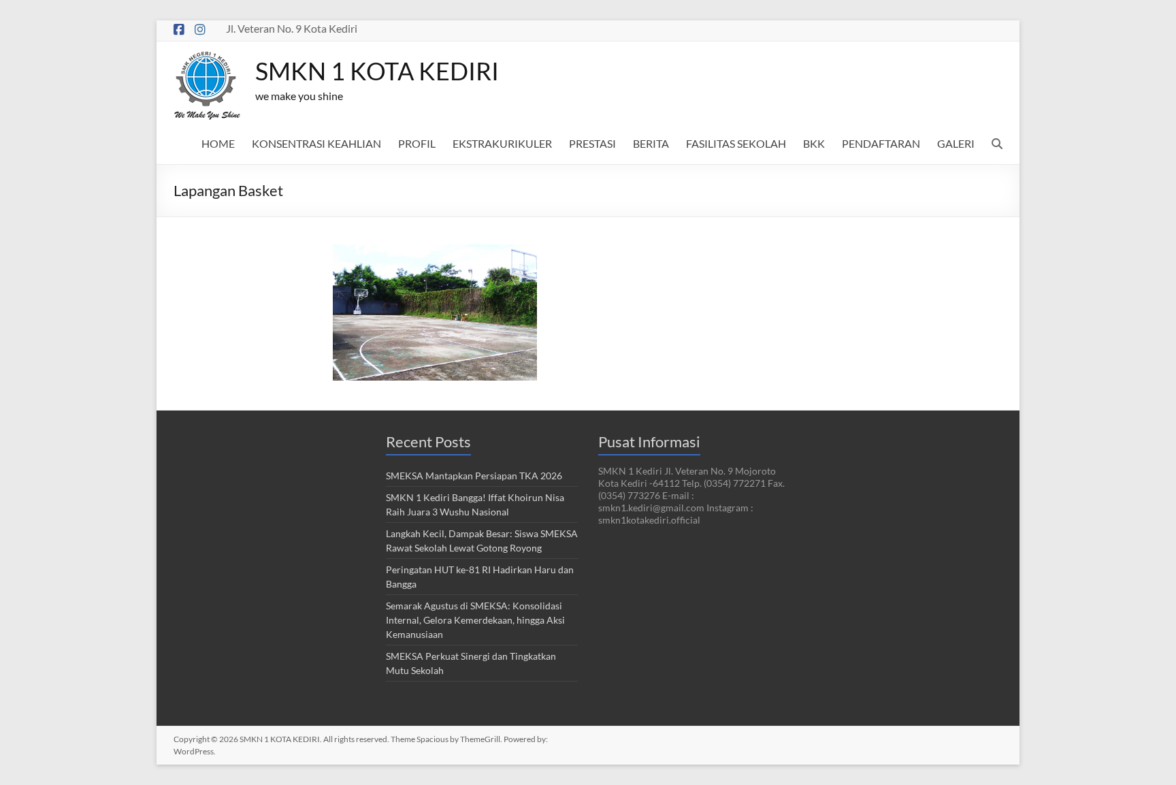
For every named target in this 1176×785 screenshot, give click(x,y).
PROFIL (417, 143)
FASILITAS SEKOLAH (736, 143)
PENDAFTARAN (881, 143)
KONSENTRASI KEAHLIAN (316, 143)
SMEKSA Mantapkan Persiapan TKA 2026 (474, 475)
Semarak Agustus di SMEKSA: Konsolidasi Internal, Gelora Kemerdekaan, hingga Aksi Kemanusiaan (475, 620)
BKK (814, 143)
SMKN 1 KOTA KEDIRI (377, 71)
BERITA (651, 143)
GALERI (956, 143)
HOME (218, 143)
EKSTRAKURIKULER (502, 143)
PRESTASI (592, 143)
